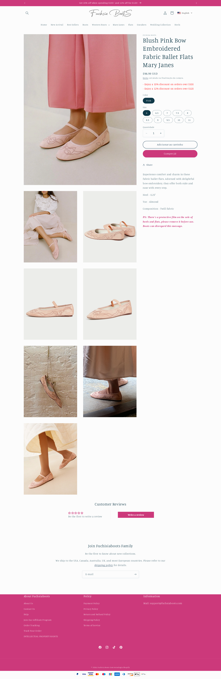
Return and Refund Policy (97, 614)
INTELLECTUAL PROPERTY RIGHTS (41, 636)
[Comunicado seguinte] (196, 3)
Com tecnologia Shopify (120, 667)
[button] (27, 12)
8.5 (147, 120)
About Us (28, 603)
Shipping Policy (92, 620)
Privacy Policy (91, 609)
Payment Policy (92, 603)
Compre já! (170, 153)
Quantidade (148, 127)
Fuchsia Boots (104, 667)
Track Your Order (33, 630)
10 (179, 120)
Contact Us (29, 609)
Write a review (136, 514)
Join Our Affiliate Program (38, 620)
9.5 (168, 120)
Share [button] (149, 164)
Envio (145, 78)
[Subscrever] (135, 574)
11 (189, 120)
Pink (148, 100)
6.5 (156, 112)
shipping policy (103, 565)
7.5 (177, 112)
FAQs (26, 614)
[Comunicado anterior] (24, 3)
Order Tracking (32, 625)
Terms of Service (92, 625)
